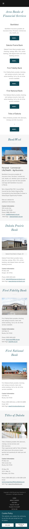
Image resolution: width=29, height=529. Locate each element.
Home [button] (14, 498)
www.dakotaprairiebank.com (16, 281)
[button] (5, 3)
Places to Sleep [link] (14, 507)
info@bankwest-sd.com (12, 214)
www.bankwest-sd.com (16, 216)
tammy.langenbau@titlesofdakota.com (13, 482)
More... (14, 38)
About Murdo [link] (14, 500)
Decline (7, 525)
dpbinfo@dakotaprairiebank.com (15, 279)
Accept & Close (21, 525)
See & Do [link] (14, 509)
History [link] (14, 502)
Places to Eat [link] (14, 505)
